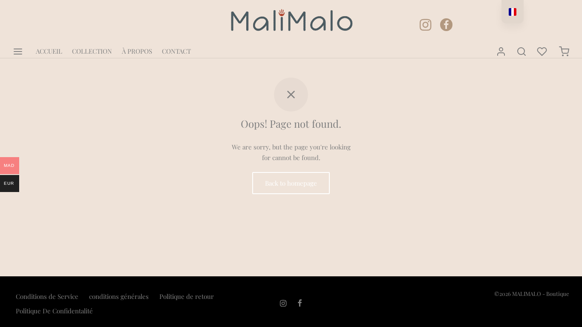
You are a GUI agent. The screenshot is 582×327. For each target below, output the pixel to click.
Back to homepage (291, 183)
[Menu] (18, 51)
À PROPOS (137, 51)
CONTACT (176, 51)
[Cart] (564, 51)
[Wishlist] (543, 51)
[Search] (521, 51)
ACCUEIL (49, 51)
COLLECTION (92, 51)
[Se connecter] (501, 51)
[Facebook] (476, 51)
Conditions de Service (47, 296)
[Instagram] (453, 53)
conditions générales (119, 296)
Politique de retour (186, 296)
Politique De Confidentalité (54, 311)
